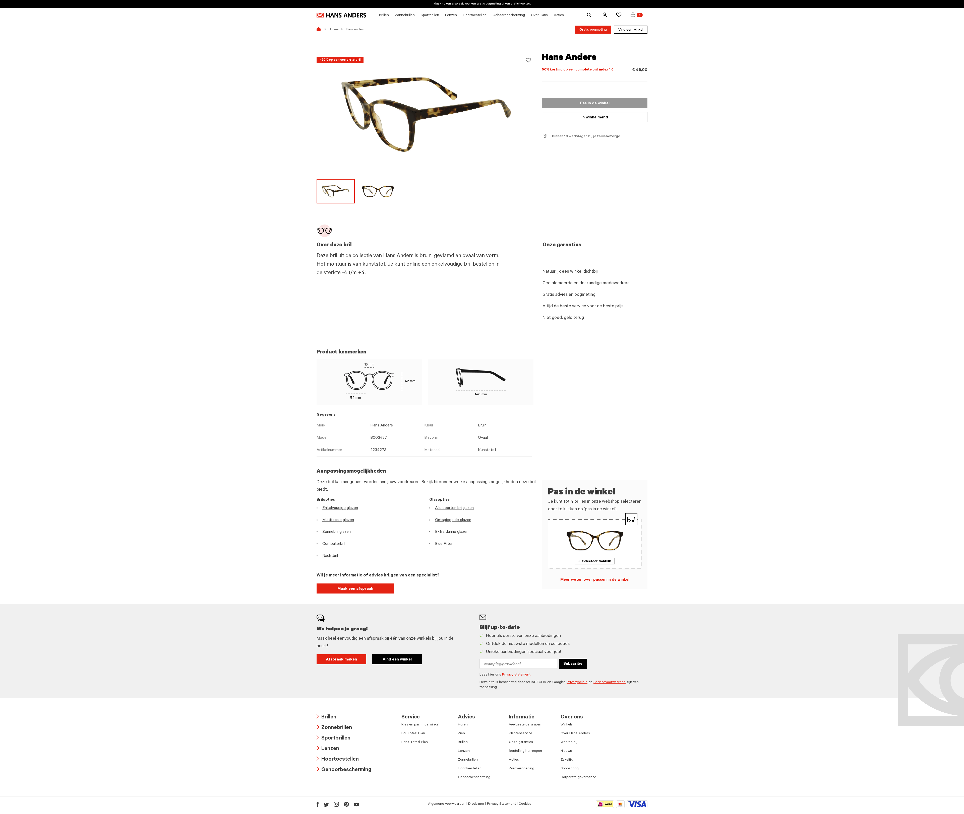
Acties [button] (559, 16)
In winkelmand (594, 117)
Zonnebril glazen (336, 532)
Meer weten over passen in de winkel (594, 580)
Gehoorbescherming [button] (509, 16)
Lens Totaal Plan (414, 743)
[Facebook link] (318, 804)
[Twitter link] (326, 804)
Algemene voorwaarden (446, 804)
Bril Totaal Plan (413, 734)
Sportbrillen (333, 738)
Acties (514, 760)
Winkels (567, 725)
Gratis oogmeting (593, 30)
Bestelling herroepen (525, 751)
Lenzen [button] (451, 16)
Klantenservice (520, 734)
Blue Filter (444, 544)
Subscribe (572, 664)
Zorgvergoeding (521, 769)
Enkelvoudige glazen (340, 508)
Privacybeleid (577, 683)
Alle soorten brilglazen (454, 508)
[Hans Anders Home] (341, 15)
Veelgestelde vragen (525, 725)
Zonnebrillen (334, 728)
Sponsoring (570, 769)
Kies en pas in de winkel (420, 725)
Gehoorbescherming (344, 770)
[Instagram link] (336, 804)
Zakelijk (567, 760)
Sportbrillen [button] (430, 16)
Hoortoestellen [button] (475, 16)
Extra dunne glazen (451, 532)
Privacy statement (516, 675)
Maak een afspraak (355, 589)
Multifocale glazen (338, 520)
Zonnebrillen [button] (405, 16)
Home (334, 30)
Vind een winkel (630, 30)
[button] (605, 15)
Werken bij (569, 743)
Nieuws (566, 751)
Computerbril (333, 544)
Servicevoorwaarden (609, 683)
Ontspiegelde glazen (453, 520)
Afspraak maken (341, 659)
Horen (463, 725)
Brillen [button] (384, 16)
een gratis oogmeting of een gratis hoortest (501, 4)
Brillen (326, 717)
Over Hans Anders (575, 734)
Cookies (525, 804)
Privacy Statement (501, 804)
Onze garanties (521, 743)
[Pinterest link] (346, 804)
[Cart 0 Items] (633, 15)
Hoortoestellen (338, 760)
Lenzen (328, 749)
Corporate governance (578, 778)
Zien (461, 734)
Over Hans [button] (539, 16)
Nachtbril (330, 556)
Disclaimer (476, 804)
